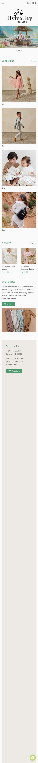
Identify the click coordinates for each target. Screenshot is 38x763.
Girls (3, 104)
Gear (3, 230)
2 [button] (19, 50)
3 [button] (21, 50)
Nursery (6, 242)
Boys (3, 146)
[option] (19, 37)
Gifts (3, 188)
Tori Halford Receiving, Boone (27, 267)
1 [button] (16, 50)
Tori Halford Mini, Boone (8, 267)
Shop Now (8, 304)
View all (33, 61)
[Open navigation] (3, 3)
